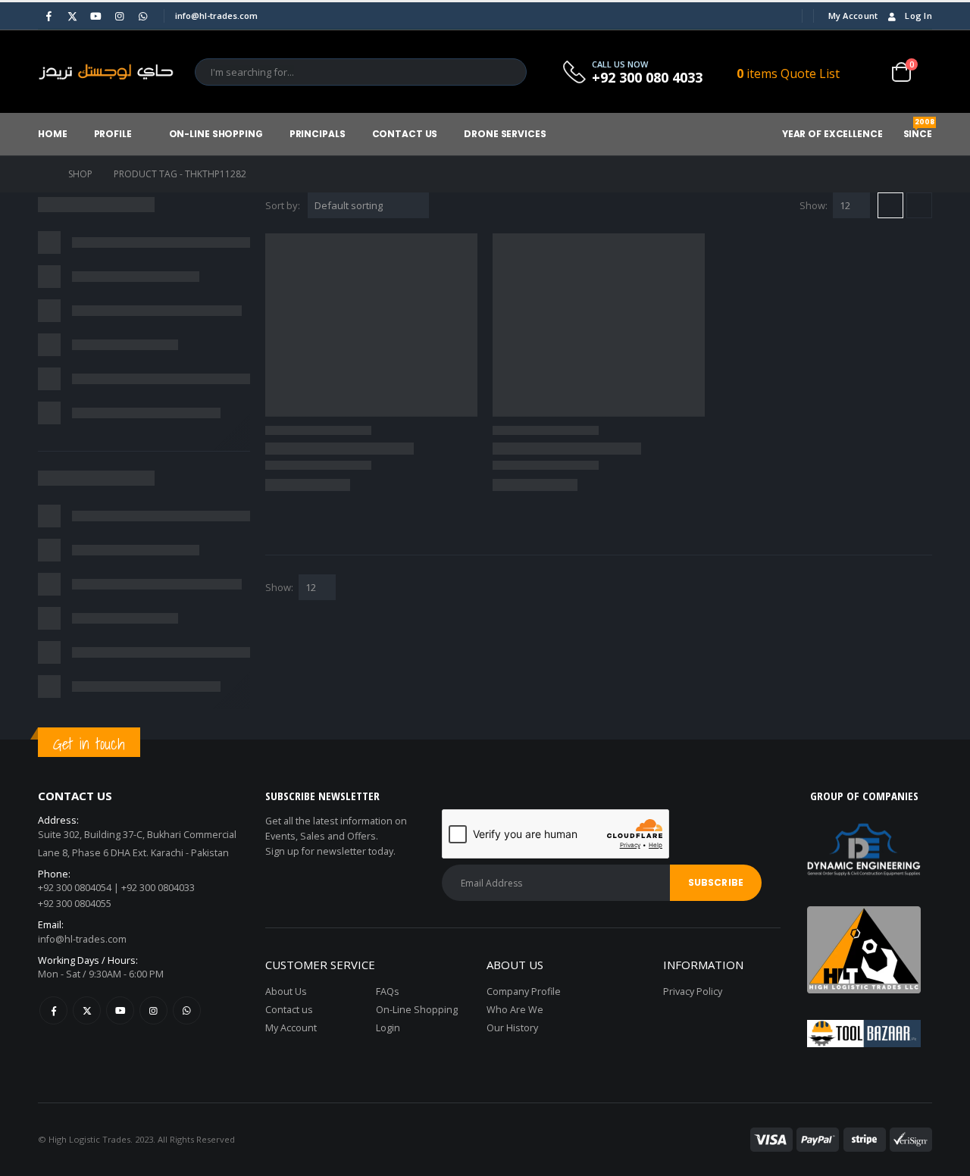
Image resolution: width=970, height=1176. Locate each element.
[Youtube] (95, 16)
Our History (512, 1027)
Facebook (53, 1010)
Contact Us (405, 133)
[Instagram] (119, 16)
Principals (317, 133)
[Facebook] (48, 16)
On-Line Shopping (216, 133)
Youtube (120, 1010)
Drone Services (505, 133)
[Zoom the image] (864, 915)
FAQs (387, 991)
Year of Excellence (832, 133)
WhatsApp (187, 1010)
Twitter (87, 1010)
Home (52, 133)
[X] (72, 16)
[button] (890, 205)
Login (388, 1027)
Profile (113, 133)
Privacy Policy (692, 991)
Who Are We (515, 1009)
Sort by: (282, 205)
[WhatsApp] (142, 16)
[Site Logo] (106, 71)
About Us (286, 991)
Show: (813, 205)
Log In (918, 15)
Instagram (153, 1010)
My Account (853, 15)
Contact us (289, 1009)
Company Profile (524, 991)
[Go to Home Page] (42, 174)
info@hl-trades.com (82, 939)
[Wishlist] (867, 71)
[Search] (504, 72)
